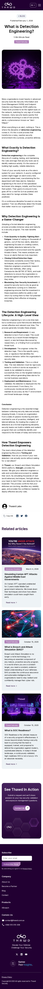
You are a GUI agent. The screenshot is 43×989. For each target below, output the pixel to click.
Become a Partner (9, 886)
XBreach (5, 908)
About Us (6, 882)
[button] (33, 5)
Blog (4, 891)
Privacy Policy (7, 977)
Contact (5, 895)
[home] (8, 5)
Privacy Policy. (27, 868)
